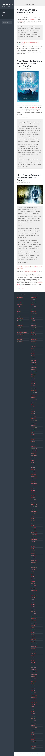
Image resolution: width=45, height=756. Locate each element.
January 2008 (33, 557)
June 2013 (33, 406)
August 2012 (33, 429)
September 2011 (34, 455)
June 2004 (33, 657)
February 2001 (33, 741)
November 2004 (34, 646)
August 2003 (33, 681)
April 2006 (33, 606)
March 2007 (33, 581)
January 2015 (33, 362)
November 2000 (34, 743)
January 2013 (33, 418)
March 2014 (33, 385)
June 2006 (33, 602)
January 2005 (33, 641)
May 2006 (33, 604)
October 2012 (33, 425)
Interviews (4, 14)
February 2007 (33, 583)
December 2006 (34, 588)
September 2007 (34, 567)
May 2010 (33, 492)
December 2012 (34, 420)
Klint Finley (26, 14)
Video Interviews (20, 341)
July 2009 (32, 516)
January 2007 (33, 585)
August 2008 (33, 541)
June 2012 (33, 434)
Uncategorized (19, 339)
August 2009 (33, 513)
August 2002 (33, 704)
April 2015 (33, 355)
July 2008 (32, 543)
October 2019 (33, 302)
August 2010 (33, 485)
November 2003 (34, 674)
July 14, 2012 (19, 14)
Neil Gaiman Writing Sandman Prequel (27, 11)
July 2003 (32, 683)
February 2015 (33, 360)
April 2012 (33, 439)
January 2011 (33, 474)
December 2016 (34, 323)
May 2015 (33, 353)
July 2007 (32, 571)
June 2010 (33, 490)
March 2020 (33, 299)
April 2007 (33, 578)
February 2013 (33, 416)
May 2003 (33, 688)
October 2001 (33, 725)
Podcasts (18, 329)
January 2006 (33, 613)
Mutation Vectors (20, 320)
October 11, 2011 (20, 68)
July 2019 (32, 304)
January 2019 (33, 306)
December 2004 (34, 643)
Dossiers (4, 15)
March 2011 (33, 469)
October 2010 (33, 481)
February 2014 (33, 388)
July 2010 (32, 488)
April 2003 (33, 690)
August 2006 (33, 597)
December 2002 (34, 695)
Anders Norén (37, 754)
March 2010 (33, 497)
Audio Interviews (20, 297)
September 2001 (34, 727)
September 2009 (34, 511)
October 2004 (33, 648)
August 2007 (33, 569)
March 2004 (33, 664)
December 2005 (34, 616)
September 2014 (34, 371)
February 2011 (33, 471)
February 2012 (33, 443)
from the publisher (33, 107)
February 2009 (33, 527)
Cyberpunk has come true (30, 271)
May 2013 (33, 409)
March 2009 (33, 525)
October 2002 (33, 699)
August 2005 (33, 625)
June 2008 (33, 546)
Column (18, 299)
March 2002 (33, 716)
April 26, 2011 (20, 182)
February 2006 (33, 611)
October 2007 (33, 564)
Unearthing (37, 109)
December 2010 (34, 476)
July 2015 (32, 348)
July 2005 (32, 627)
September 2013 (34, 399)
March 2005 (33, 636)
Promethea (20, 21)
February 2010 (33, 499)
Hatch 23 (18, 306)
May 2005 (33, 632)
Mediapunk (19, 316)
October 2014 (33, 369)
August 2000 (33, 746)
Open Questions (20, 325)
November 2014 (34, 367)
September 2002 (34, 702)
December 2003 (34, 671)
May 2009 (33, 520)
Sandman (32, 19)
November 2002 (34, 697)
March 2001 (33, 739)
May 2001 (33, 734)
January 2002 (33, 720)
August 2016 (33, 329)
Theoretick (21, 288)
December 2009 (34, 504)
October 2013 (33, 397)
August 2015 (33, 346)
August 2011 (33, 457)
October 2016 (33, 325)
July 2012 (32, 432)
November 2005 (34, 618)
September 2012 (34, 427)
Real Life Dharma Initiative (22, 332)
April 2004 (33, 662)
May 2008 (33, 548)
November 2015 (34, 339)
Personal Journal (20, 327)
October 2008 (33, 536)
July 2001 (32, 732)
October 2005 (33, 620)
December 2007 (34, 560)
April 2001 (33, 736)
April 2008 (33, 550)
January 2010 (33, 502)
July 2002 (32, 706)
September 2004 (34, 650)
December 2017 (34, 313)
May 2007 (33, 576)
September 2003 (34, 678)
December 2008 (34, 532)
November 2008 (34, 534)
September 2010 (34, 483)
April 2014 (33, 383)
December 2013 (34, 392)
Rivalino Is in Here (20, 334)
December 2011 (34, 448)
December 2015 (34, 336)
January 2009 (33, 529)
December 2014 (34, 364)
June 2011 (33, 462)
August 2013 (33, 402)
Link (17, 313)
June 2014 (33, 378)
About (3, 12)
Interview (18, 311)
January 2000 (33, 748)
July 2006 (32, 599)
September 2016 (34, 327)
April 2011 (33, 467)
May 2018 (33, 309)
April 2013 (33, 411)
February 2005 (33, 639)
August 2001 (33, 730)
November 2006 (34, 590)
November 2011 (34, 450)
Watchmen (19, 52)
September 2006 (34, 595)
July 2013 (32, 404)
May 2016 (33, 332)
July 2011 (32, 460)
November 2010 (34, 478)
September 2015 (34, 343)
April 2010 (33, 495)
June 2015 (33, 350)
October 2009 (33, 509)
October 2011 (33, 453)
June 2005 (33, 629)
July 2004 (32, 655)
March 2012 (33, 441)
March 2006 (33, 609)
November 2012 (34, 423)
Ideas (18, 309)
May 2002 (33, 711)
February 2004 (33, 667)
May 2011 (33, 464)
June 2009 (33, 518)
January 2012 (33, 446)
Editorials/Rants (20, 302)
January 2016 (33, 334)
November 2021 (34, 297)
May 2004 (33, 660)
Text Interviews (20, 336)
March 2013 (33, 413)
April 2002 (33, 713)
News (18, 323)
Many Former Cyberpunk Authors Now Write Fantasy (29, 177)
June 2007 (33, 574)
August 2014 (33, 374)
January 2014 (33, 390)
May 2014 (33, 381)
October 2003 (33, 676)
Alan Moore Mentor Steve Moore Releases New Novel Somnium (29, 63)
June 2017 (33, 316)
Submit (10, 22)
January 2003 (33, 692)
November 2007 (34, 562)
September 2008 (34, 539)
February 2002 (33, 718)
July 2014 (32, 376)
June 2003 (33, 685)
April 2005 (33, 634)
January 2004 (33, 669)
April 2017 (33, 320)
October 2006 (33, 592)
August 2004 (33, 653)
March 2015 (33, 357)
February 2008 (33, 555)
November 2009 (34, 506)
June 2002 (33, 709)
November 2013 (34, 395)
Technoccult (7, 4)
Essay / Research (20, 304)
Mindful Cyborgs (20, 318)
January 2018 (33, 311)
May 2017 (33, 318)
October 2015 (33, 341)
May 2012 (33, 436)
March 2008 (33, 553)
